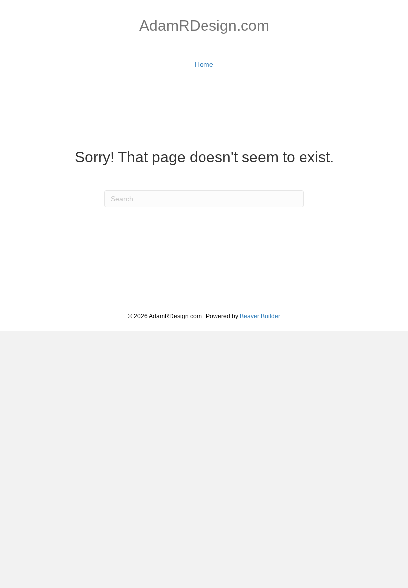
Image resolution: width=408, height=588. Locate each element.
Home (204, 64)
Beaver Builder (260, 316)
